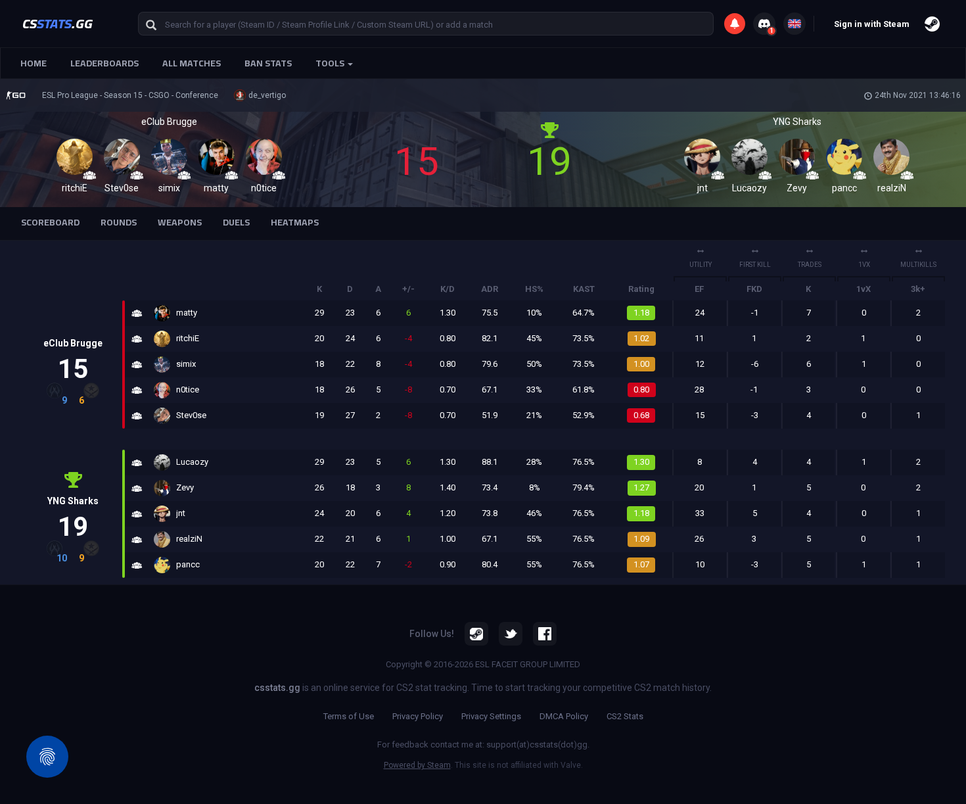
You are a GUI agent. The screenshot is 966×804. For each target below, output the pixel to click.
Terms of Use (348, 716)
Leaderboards (104, 63)
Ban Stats (268, 63)
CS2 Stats (625, 716)
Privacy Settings (491, 716)
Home (33, 63)
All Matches (191, 63)
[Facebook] (545, 634)
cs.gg (57, 23)
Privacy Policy (417, 716)
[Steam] (476, 634)
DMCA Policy (564, 716)
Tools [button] (330, 63)
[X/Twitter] (510, 634)
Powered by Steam (417, 765)
